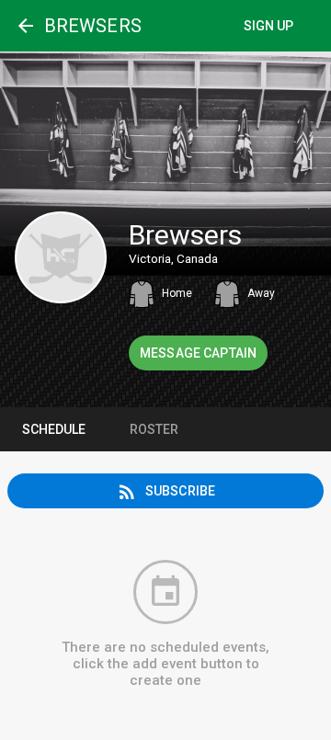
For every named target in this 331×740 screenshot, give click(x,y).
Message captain (198, 353)
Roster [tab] (154, 429)
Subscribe (165, 492)
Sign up (269, 25)
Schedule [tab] (54, 429)
